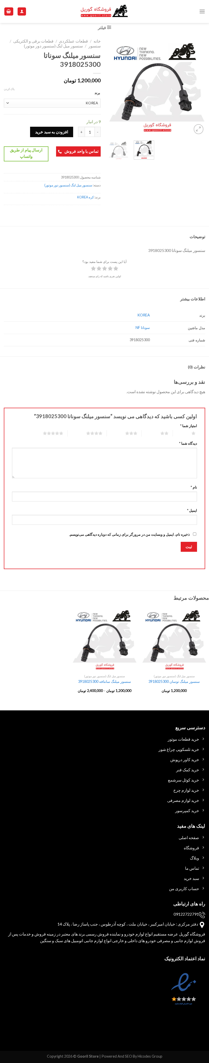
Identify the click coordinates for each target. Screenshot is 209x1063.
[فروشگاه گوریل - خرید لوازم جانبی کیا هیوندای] (104, 11)
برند (97, 93)
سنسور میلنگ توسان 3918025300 (174, 681)
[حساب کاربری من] (22, 11)
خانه (97, 41)
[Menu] (202, 11)
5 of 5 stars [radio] (46, 433)
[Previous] (196, 87)
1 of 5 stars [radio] (187, 433)
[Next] (112, 87)
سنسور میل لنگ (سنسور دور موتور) (53, 45)
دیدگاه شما (188, 443)
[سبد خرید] (9, 11)
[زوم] (199, 129)
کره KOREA (85, 197)
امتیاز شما (188, 426)
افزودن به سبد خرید (51, 131)
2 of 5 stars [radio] (158, 433)
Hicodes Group (150, 1056)
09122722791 (186, 914)
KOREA (143, 315)
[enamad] (183, 993)
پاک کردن (9, 89)
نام (194, 487)
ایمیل (192, 510)
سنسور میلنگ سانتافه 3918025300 (104, 681)
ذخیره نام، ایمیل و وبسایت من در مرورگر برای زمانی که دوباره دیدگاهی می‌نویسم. (129, 534)
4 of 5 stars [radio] (88, 433)
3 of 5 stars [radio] (125, 433)
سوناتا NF (143, 327)
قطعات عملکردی (73, 41)
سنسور (94, 45)
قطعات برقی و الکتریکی (33, 41)
